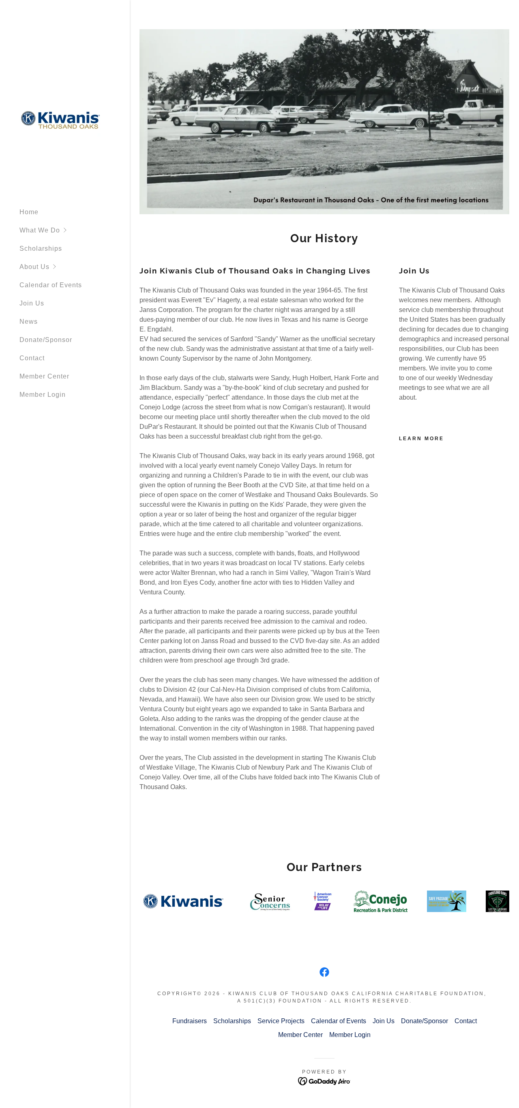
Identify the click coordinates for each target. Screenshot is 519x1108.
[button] (74, 230)
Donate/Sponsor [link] (45, 339)
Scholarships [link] (40, 248)
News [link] (28, 321)
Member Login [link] (42, 394)
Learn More (421, 438)
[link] (60, 121)
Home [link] (29, 212)
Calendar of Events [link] (50, 285)
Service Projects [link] (281, 1021)
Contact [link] (32, 358)
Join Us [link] (31, 303)
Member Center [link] (44, 376)
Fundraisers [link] (189, 1021)
